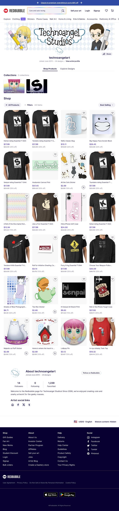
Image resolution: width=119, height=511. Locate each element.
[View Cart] (112, 10)
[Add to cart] (83, 187)
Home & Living (64, 19)
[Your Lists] (106, 10)
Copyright (62, 457)
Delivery (61, 437)
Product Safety (64, 453)
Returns (61, 441)
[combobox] (46, 10)
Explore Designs (67, 69)
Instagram (95, 437)
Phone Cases (42, 19)
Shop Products (50, 69)
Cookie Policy (71, 483)
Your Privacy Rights (66, 465)
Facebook (95, 441)
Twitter (94, 445)
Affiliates (32, 449)
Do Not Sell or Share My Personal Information (47, 483)
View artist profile (73, 61)
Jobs (30, 457)
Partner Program (35, 445)
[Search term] (62, 10)
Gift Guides (8, 437)
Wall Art (53, 19)
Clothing (18, 19)
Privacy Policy (22, 483)
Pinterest (95, 453)
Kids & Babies (79, 19)
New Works (8, 445)
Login (5, 457)
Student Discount (10, 453)
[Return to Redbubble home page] (14, 11)
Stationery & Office (107, 19)
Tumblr (94, 449)
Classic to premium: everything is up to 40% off (59, 3)
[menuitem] (7, 19)
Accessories (92, 19)
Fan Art (6, 441)
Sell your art (33, 453)
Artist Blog (33, 461)
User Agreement (9, 483)
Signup (6, 461)
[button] (59, 3)
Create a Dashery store (38, 465)
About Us (32, 437)
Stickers (31, 19)
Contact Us (63, 461)
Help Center (63, 445)
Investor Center (35, 441)
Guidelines (62, 449)
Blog (5, 449)
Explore (7, 19)
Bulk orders (8, 465)
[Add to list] (27, 113)
